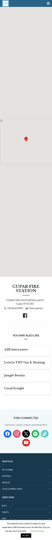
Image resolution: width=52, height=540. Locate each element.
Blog (4, 506)
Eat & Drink (7, 470)
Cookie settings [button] (37, 531)
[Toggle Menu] (48, 3)
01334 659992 (15, 308)
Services (6, 482)
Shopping (6, 476)
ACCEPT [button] (26, 535)
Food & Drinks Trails (12, 489)
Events (5, 512)
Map (4, 518)
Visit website (36, 308)
